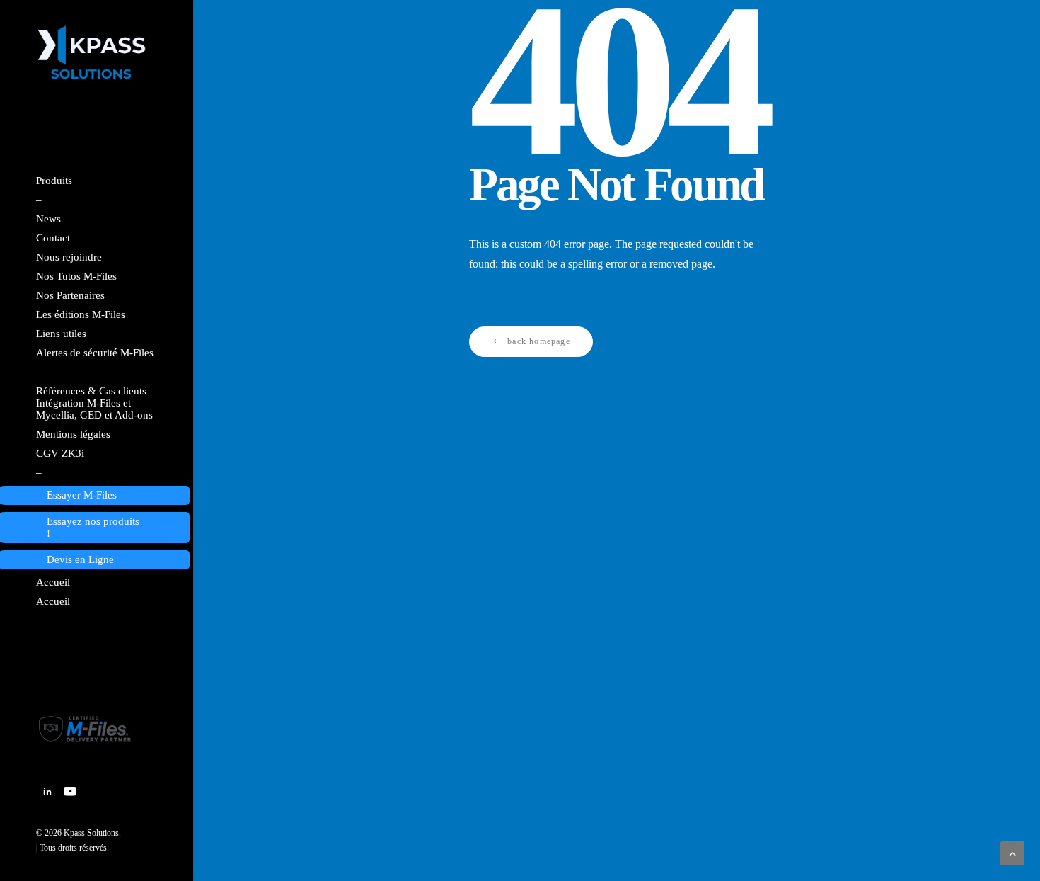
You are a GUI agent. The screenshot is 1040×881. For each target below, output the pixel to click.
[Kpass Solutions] (95, 53)
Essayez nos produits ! (93, 527)
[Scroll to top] (1012, 852)
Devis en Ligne (80, 559)
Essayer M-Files (82, 495)
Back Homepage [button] (538, 341)
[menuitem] (47, 792)
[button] (47, 792)
